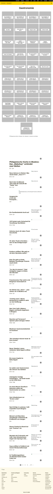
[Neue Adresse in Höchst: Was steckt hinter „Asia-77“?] (36, 175)
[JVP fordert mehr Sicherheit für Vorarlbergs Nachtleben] (36, 223)
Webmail (22, 0)
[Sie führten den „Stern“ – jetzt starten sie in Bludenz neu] (36, 291)
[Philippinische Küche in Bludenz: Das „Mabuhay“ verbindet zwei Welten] (25, 148)
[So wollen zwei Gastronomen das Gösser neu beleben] (36, 370)
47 (31, 464)
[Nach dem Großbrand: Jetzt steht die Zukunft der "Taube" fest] (36, 184)
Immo (38, 0)
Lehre (34, 0)
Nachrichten (4, 472)
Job (31, 0)
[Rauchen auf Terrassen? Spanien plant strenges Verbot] (36, 321)
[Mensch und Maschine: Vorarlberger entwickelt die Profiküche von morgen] (36, 418)
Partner (46, 472)
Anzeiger (45, 0)
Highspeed (17, 0)
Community (26, 472)
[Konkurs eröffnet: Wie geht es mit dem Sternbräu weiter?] (36, 252)
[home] (26, 3)
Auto (41, 0)
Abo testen (3, 3)
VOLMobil (27, 0)
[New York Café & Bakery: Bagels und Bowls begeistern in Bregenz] (36, 311)
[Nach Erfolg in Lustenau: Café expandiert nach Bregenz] (36, 409)
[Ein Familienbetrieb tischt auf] (36, 213)
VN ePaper (50, 0)
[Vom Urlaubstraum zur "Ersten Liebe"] (36, 399)
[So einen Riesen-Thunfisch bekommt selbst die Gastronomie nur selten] (36, 389)
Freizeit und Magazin (15, 472)
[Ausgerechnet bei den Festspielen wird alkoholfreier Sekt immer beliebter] (30, 199)
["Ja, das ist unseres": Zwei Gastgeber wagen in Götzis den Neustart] (36, 272)
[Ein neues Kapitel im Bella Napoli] (36, 360)
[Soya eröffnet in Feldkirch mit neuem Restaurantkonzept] (36, 448)
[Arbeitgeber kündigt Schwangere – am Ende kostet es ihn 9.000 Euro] (36, 379)
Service (34, 472)
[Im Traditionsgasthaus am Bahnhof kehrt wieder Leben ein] (36, 458)
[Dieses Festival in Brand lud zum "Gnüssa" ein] (36, 428)
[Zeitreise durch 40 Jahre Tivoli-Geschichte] (36, 233)
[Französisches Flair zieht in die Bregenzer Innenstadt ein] (36, 282)
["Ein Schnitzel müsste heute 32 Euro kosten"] (36, 340)
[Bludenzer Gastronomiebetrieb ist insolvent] (36, 331)
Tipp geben (9, 3)
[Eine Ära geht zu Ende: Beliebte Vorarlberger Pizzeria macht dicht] (36, 262)
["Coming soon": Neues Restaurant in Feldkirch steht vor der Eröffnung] (36, 301)
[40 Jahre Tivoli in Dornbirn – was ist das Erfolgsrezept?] (36, 243)
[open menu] (51, 3)
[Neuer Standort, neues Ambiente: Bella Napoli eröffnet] (36, 350)
